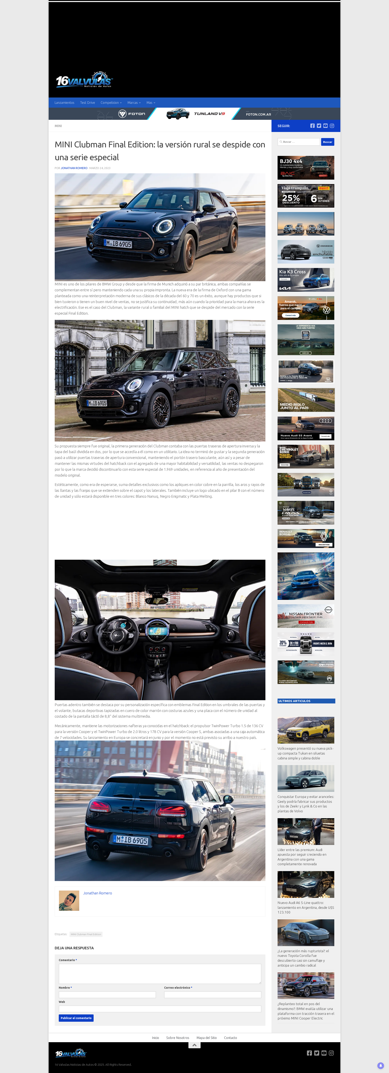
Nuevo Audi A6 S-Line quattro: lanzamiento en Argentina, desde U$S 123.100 (306, 907)
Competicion (110, 102)
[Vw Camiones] (306, 495)
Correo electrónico (178, 987)
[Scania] (306, 411)
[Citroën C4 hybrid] (306, 683)
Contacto (230, 1038)
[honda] (306, 382)
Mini (58, 126)
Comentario (68, 960)
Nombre (65, 987)
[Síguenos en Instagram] (331, 125)
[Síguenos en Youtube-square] (325, 125)
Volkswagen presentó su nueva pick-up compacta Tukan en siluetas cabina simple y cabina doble (305, 753)
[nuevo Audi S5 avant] (306, 439)
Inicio (155, 1038)
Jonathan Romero (74, 168)
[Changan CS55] (306, 262)
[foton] (194, 114)
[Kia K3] (306, 290)
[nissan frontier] (306, 626)
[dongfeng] (306, 234)
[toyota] (306, 523)
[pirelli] (306, 206)
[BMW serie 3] (306, 598)
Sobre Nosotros (177, 1038)
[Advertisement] (194, 32)
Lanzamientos (64, 102)
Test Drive (87, 102)
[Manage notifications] (380, 1065)
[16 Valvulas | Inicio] (85, 80)
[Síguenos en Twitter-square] (318, 125)
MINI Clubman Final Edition (86, 934)
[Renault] (306, 547)
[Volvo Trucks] (306, 655)
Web (62, 1001)
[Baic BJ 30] (306, 178)
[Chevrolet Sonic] (306, 467)
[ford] (306, 354)
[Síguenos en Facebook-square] (312, 125)
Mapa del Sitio (207, 1038)
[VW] (306, 319)
